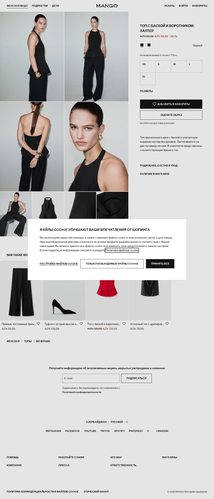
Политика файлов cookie (122, 250)
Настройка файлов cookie (59, 263)
